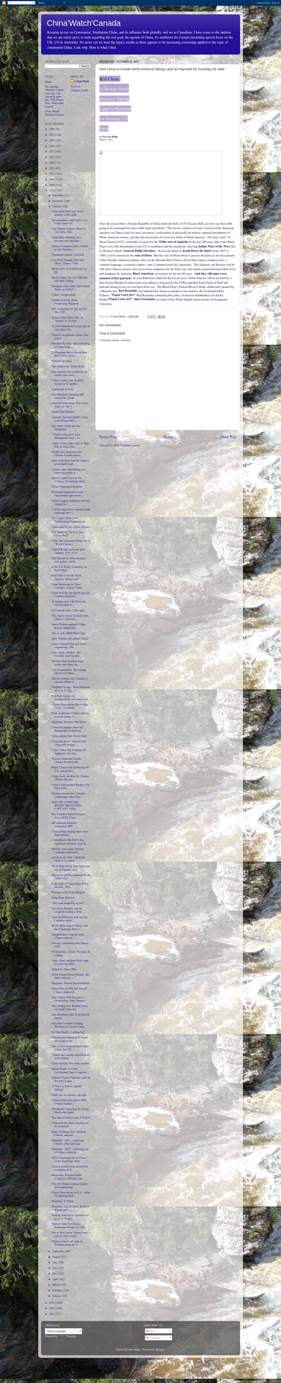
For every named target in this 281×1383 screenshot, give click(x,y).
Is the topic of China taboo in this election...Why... (70, 885)
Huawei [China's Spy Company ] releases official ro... (70, 680)
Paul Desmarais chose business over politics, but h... (69, 559)
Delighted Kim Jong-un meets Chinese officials (68, 936)
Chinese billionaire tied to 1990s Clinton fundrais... (69, 1101)
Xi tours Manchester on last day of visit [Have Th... (71, 327)
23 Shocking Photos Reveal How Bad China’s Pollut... (69, 353)
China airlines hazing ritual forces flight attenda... (70, 833)
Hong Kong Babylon (63, 897)
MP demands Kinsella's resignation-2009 (64, 824)
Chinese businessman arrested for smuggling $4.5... (70, 1168)
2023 (52, 146)
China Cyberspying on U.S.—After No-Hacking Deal (71, 1194)
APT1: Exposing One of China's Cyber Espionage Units (69, 1159)
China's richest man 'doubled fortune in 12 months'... (67, 381)
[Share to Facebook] (160, 317)
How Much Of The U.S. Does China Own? (68, 533)
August (56, 1257)
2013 (52, 1308)
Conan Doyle (81, 81)
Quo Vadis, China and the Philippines (66, 427)
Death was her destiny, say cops (69, 1095)
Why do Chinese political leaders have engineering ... (70, 1185)
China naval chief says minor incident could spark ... (68, 212)
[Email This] (149, 317)
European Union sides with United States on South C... (70, 287)
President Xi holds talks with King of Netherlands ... (70, 345)
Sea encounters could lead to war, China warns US (70, 221)
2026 (52, 129)
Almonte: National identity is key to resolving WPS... (70, 418)
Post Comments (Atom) (127, 445)
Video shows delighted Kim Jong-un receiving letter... (70, 962)
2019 (52, 168)
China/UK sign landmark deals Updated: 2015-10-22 (68, 550)
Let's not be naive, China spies (68, 610)
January (57, 1296)
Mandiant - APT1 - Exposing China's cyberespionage (68, 1141)
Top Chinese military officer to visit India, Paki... (68, 230)
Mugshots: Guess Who (64, 969)
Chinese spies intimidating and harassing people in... (68, 470)
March (56, 1284)
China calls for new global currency (71, 527)
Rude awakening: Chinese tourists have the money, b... (70, 714)
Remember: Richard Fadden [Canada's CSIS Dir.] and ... (68, 1176)
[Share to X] (156, 317)
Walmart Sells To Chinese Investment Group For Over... (69, 1225)
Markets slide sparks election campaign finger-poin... (68, 850)
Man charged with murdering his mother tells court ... (69, 373)
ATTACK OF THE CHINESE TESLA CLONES (68, 859)
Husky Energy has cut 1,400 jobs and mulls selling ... (70, 279)
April (55, 1279)
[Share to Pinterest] (164, 317)
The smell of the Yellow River (68, 366)
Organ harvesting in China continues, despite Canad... (68, 585)
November (58, 201)
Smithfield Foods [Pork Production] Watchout (65, 301)
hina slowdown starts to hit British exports (70, 1016)
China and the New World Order (69, 736)
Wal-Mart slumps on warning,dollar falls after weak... (71, 697)
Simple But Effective (63, 411)
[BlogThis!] (153, 317)
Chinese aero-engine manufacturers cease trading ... (71, 1056)
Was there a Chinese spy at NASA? (71, 1117)
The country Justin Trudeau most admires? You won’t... (70, 617)
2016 (52, 185)
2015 (52, 190)
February (57, 1290)
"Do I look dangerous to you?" (68, 903)
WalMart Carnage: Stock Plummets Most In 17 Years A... (71, 688)
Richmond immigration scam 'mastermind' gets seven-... (68, 493)
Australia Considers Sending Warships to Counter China (68, 1024)
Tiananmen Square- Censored (68, 254)
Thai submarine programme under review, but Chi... (70, 1047)
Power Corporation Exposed (67, 486)
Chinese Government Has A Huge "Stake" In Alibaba (70, 706)
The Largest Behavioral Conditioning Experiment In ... (70, 519)
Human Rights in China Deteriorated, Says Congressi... (70, 1070)
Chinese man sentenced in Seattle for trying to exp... (70, 1038)
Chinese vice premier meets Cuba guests (70, 336)
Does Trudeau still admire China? (70, 638)
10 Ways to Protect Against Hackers (67, 1087)
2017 (52, 179)
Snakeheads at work (62, 389)
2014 (52, 1302)
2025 (52, 135)
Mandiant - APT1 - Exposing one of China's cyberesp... (70, 1150)
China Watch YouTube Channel (54, 112)
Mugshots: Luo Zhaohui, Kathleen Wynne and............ (70, 1208)
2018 (52, 173)
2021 (52, 157)
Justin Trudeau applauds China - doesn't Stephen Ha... (69, 625)
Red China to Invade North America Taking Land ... (66, 577)
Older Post (228, 436)
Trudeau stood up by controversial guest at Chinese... (70, 1216)
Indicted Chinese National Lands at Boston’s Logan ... (71, 1079)
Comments (154, 1338)
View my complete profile (79, 88)
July (55, 1262)
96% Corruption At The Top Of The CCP (69, 310)
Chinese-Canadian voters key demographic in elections (67, 728)
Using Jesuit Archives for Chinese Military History (70, 777)
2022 (52, 151)
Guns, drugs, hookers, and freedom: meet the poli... (66, 654)
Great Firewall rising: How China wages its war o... (70, 404)
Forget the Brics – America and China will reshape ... (69, 742)
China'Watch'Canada (84, 23)
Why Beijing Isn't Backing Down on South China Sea (70, 1007)
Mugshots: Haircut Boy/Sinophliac (70, 983)
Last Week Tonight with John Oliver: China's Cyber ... (68, 261)
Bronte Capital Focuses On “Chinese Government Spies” (69, 479)
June (55, 1268)
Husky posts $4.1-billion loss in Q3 (69, 270)
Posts (151, 1331)
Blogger (160, 1349)
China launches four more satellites (71, 1063)
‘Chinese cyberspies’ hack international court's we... (67, 436)
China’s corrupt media (64, 294)
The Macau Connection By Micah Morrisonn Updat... (70, 1110)
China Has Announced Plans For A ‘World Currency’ (71, 542)
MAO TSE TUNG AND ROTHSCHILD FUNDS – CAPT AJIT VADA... (67, 805)
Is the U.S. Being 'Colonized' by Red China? (69, 568)
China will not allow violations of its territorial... (70, 1124)
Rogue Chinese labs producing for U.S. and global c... (70, 768)
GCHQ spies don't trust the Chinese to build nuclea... (67, 453)
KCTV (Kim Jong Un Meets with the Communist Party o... (70, 927)
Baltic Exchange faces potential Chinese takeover (69, 1133)
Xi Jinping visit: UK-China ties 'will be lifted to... (69, 603)
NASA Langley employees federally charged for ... (71, 502)
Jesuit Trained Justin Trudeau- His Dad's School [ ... (70, 976)
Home (168, 436)
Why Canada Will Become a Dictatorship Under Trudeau (68, 998)
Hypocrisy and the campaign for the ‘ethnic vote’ (71, 876)
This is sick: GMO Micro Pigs (68, 633)
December (58, 195)
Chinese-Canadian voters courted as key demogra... (70, 247)
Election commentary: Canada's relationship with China (69, 794)
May (55, 1273)
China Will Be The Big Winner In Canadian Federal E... (70, 594)
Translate (71, 1336)
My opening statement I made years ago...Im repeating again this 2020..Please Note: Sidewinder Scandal (54, 96)
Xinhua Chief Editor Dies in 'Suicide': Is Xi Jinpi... (67, 319)
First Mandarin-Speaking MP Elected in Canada (68, 396)
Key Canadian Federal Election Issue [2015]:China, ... (68, 815)
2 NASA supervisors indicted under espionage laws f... (71, 510)
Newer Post (108, 436)
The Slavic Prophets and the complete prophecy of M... (68, 910)
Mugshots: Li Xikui (62, 1201)
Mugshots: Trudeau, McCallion (69, 722)
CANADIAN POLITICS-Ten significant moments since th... (70, 841)
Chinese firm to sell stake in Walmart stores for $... (67, 1242)
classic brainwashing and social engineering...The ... (69, 645)
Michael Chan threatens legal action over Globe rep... (67, 662)
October (57, 206)
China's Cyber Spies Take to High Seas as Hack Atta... (70, 444)
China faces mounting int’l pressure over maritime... (67, 238)
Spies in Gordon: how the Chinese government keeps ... (70, 462)
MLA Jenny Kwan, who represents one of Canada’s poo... (71, 867)
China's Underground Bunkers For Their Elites (70, 786)
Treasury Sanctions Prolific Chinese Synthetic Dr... (66, 760)
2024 (52, 140)
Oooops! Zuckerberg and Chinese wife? (70, 944)
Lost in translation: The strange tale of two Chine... (69, 671)
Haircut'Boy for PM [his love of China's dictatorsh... (69, 990)
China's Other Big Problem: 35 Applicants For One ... (69, 751)
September (58, 1251)
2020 (52, 162)
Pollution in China (62, 361)
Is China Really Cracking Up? (68, 1032)
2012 (52, 1314)
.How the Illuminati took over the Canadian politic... (70, 918)
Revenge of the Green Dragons (68, 892)
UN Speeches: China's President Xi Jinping (71, 953)
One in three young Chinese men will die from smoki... (69, 1234)
